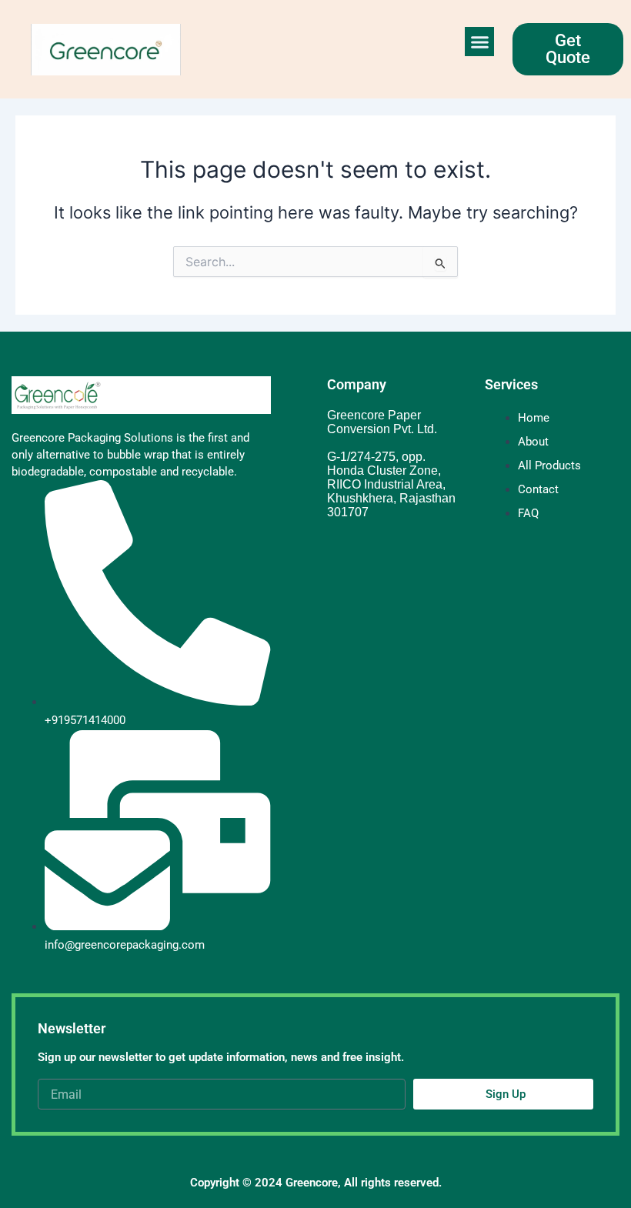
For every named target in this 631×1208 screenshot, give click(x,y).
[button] (479, 41)
